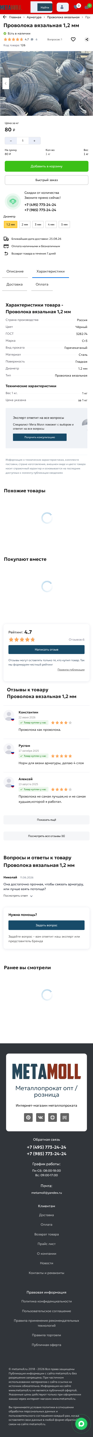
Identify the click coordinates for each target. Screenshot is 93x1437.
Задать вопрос (46, 925)
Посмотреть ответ (15, 895)
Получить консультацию (39, 437)
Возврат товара (46, 1234)
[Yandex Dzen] (52, 1117)
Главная (15, 17)
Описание (15, 271)
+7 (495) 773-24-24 (40, 204)
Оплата (42, 284)
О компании (46, 1253)
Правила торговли (46, 1335)
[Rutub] (64, 1117)
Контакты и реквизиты (46, 1273)
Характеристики (51, 271)
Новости (46, 1263)
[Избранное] (76, 7)
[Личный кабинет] (63, 7)
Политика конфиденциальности (46, 1301)
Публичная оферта (46, 1345)
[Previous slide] (5, 83)
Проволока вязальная (63, 17)
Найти (45, 7)
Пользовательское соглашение (46, 1311)
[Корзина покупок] (86, 7)
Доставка (14, 284)
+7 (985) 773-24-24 (40, 210)
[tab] (44, 110)
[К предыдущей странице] (4, 17)
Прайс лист (47, 1244)
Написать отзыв (46, 649)
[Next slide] (87, 83)
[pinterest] (28, 1117)
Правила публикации (71, 669)
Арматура (34, 17)
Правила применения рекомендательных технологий (46, 1323)
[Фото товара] (46, 83)
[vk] (40, 1117)
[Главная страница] (11, 7)
